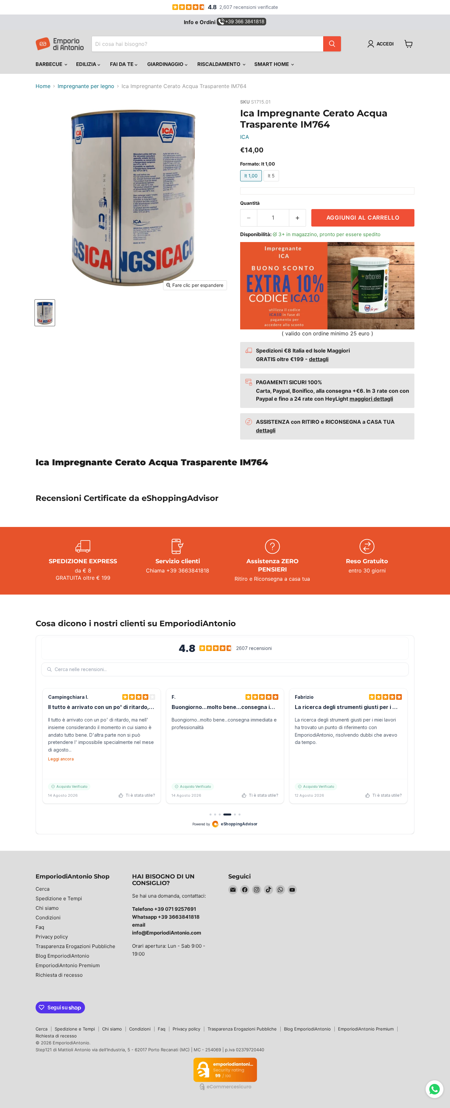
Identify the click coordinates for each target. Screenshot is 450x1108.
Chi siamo (47, 908)
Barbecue (50, 64)
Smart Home (272, 64)
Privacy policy (52, 937)
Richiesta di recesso (59, 975)
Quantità (250, 203)
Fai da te (122, 64)
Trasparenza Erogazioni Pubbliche (75, 946)
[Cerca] (332, 43)
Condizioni (48, 917)
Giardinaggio (166, 64)
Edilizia (87, 64)
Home (43, 86)
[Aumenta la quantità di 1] (297, 218)
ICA (244, 137)
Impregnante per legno (86, 86)
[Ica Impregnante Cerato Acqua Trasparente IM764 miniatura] (45, 313)
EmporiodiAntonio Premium (68, 965)
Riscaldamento (219, 64)
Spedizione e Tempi (59, 898)
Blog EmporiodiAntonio (62, 956)
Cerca (42, 889)
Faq (40, 927)
